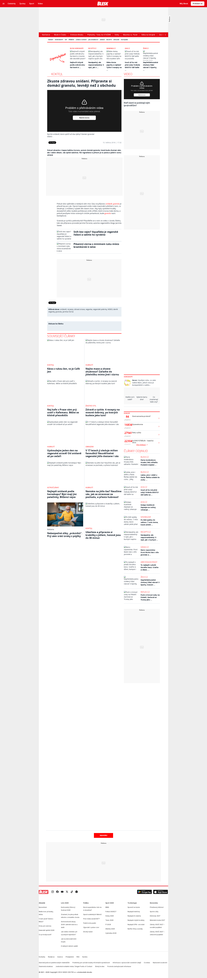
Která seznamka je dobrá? (141, 416)
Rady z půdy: (136, 432)
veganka (89, 309)
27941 (127, 433)
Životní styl (91, 406)
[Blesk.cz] (102, 4)
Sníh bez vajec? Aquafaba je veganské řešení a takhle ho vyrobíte (96, 233)
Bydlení (116, 39)
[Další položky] (165, 35)
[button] (144, 892)
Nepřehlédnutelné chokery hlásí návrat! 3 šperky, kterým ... (150, 582)
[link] (52, 892)
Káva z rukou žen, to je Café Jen (63, 370)
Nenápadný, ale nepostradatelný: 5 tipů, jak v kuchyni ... (149, 537)
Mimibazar (146, 517)
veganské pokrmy (100, 309)
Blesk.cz (145, 457)
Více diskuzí (141, 445)
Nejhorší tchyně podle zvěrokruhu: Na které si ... (77, 65)
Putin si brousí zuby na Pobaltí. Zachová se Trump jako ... (150, 597)
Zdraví (102, 39)
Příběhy (71, 39)
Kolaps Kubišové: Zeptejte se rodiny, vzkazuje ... (148, 507)
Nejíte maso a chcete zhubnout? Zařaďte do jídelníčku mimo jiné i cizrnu (102, 371)
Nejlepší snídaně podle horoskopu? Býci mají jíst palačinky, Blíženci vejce (62, 494)
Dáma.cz (145, 547)
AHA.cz (127, 48)
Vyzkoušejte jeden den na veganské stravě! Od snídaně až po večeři (64, 453)
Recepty (109, 39)
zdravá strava (79, 309)
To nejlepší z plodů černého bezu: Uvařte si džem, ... (149, 567)
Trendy (50, 39)
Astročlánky (53, 487)
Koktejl (57, 74)
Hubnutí (89, 365)
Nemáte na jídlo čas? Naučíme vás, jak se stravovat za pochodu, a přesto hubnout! (103, 494)
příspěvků (127, 420)
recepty (70, 309)
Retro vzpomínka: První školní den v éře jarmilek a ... (150, 552)
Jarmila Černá (68, 312)
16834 (127, 425)
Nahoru (103, 835)
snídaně (109, 203)
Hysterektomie (137, 424)
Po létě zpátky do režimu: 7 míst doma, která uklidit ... (149, 522)
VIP (66, 39)
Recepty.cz (92, 48)
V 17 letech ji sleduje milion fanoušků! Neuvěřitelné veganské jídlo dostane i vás (102, 453)
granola (116, 203)
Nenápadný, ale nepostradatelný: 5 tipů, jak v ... (96, 65)
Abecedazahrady (149, 562)
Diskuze (127, 413)
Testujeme (124, 39)
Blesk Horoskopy (76, 48)
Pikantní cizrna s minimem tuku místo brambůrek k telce (96, 245)
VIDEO (110, 309)
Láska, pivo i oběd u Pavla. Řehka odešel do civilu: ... (150, 477)
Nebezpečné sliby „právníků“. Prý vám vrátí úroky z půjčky (64, 535)
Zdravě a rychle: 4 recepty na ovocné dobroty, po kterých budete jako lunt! (103, 412)
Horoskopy (59, 39)
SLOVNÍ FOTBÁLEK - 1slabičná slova (142, 441)
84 (127, 416)
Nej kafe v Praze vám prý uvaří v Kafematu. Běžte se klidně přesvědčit (63, 412)
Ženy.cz (146, 48)
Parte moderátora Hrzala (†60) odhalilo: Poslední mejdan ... (149, 462)
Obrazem (90, 446)
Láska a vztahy (81, 39)
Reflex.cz (145, 592)
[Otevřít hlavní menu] (3, 3)
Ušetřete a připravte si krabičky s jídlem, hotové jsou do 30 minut (103, 535)
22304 (127, 441)
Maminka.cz (111, 48)
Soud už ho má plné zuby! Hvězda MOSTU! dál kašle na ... (150, 492)
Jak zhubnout (93, 39)
